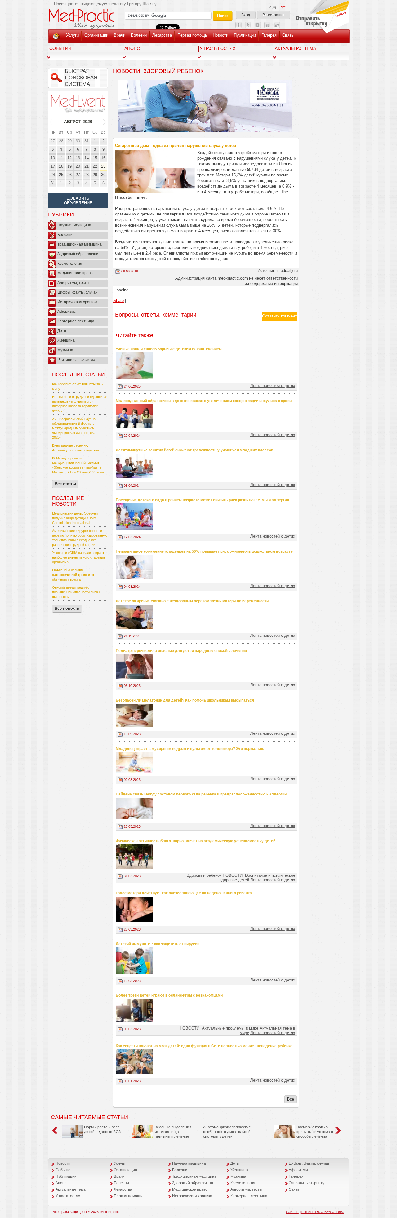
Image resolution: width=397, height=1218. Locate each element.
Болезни (139, 35)
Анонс (132, 48)
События (60, 48)
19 (69, 166)
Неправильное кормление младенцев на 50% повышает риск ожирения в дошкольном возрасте (204, 551)
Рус (282, 7)
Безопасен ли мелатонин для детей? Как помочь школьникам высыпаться (185, 700)
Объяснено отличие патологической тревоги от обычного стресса (73, 574)
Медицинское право (75, 273)
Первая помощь (192, 35)
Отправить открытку (306, 1183)
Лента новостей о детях (272, 385)
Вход (245, 15)
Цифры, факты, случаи (77, 292)
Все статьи (65, 483)
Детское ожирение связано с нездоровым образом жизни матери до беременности (192, 601)
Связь (287, 35)
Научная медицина (74, 225)
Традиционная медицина (79, 244)
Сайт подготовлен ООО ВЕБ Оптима (315, 1212)
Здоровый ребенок (204, 875)
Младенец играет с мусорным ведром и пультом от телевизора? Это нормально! (190, 748)
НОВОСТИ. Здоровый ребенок (158, 71)
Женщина (66, 340)
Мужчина (65, 350)
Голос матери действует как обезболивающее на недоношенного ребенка (184, 893)
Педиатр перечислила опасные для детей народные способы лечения (181, 651)
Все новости (67, 608)
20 (78, 166)
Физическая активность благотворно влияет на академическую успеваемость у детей (195, 841)
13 (78, 158)
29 (69, 141)
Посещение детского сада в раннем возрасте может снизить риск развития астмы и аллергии (202, 500)
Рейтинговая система (76, 359)
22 (95, 166)
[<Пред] (51, 121)
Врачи (119, 35)
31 (86, 141)
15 (95, 158)
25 (61, 174)
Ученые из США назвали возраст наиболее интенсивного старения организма (78, 557)
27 (53, 141)
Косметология (69, 263)
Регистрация (273, 15)
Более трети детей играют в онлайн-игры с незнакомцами (169, 995)
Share (118, 300)
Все (290, 1099)
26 (69, 174)
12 (69, 158)
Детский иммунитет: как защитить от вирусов (157, 944)
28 (61, 141)
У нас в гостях (217, 48)
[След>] (105, 121)
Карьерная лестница (75, 321)
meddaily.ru (287, 270)
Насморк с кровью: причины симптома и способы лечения (314, 1132)
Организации (96, 35)
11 (61, 158)
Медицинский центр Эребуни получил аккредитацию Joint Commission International (75, 518)
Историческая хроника (77, 302)
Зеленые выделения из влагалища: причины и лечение (173, 1132)
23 (103, 166)
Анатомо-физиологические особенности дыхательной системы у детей (227, 1132)
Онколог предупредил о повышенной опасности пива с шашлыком (76, 592)
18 (61, 166)
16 (103, 158)
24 (53, 174)
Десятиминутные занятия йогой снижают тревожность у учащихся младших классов (194, 450)
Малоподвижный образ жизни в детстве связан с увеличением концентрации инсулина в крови (204, 401)
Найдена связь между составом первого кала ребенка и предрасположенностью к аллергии (201, 794)
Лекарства (162, 35)
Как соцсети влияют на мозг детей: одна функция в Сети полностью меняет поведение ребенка (204, 1046)
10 (53, 158)
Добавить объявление (78, 200)
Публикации (245, 35)
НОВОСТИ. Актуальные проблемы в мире (219, 1028)
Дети (61, 331)
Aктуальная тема (295, 48)
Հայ (272, 7)
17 (53, 166)
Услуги (72, 35)
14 (86, 158)
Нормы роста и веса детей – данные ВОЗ (102, 1129)
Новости (220, 35)
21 (86, 166)
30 (78, 141)
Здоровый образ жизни (77, 254)
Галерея (269, 35)
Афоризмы (67, 311)
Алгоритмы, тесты (73, 283)
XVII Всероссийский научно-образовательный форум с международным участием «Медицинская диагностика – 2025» (75, 428)
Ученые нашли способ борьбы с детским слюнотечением (169, 349)
